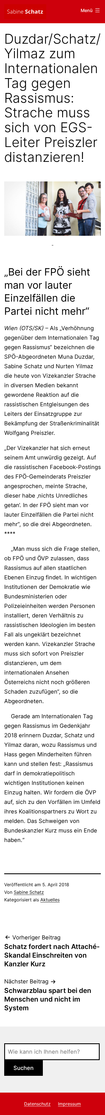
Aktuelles (50, 899)
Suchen (23, 1068)
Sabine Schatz (29, 892)
